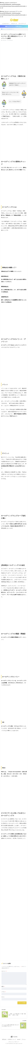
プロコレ (24, 1039)
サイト (3, 997)
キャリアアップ (22, 23)
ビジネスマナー (5, 23)
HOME (15, 1037)
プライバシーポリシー (13, 1041)
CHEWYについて (12, 1039)
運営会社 (4, 1039)
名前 (3, 986)
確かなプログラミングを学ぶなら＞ (14, 26)
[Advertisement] (14, 57)
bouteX (18, 1039)
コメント (4, 971)
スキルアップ (14, 23)
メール (4, 991)
